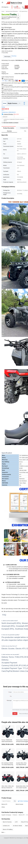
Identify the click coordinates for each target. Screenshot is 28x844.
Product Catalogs (23, 801)
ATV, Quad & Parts (23, 11)
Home (3, 11)
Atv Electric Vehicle (17, 825)
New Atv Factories (7, 822)
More (3, 832)
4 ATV (16, 822)
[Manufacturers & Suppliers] (14, 2)
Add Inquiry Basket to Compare (10, 122)
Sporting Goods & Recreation (12, 11)
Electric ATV (4, 804)
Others (3, 807)
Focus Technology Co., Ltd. (19, 837)
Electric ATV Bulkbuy (8, 829)
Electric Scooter (19, 804)
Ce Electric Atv (6, 825)
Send (15, 713)
